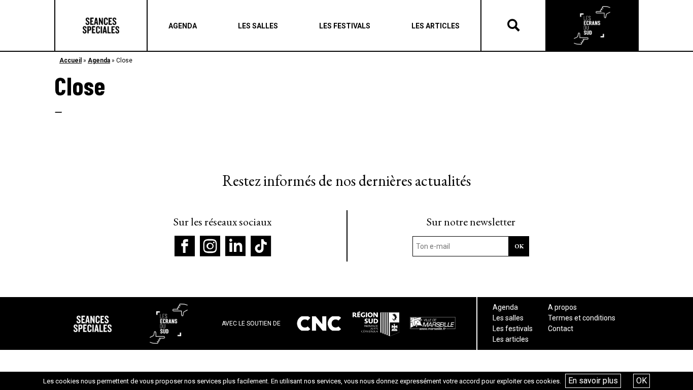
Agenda (99, 60)
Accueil (70, 60)
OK (641, 380)
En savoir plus (593, 380)
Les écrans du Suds (592, 25)
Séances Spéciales (101, 25)
